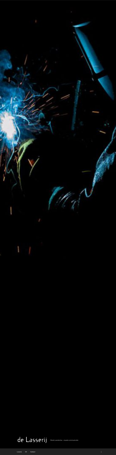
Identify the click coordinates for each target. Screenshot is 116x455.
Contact (32, 452)
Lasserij (19, 452)
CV (26, 452)
